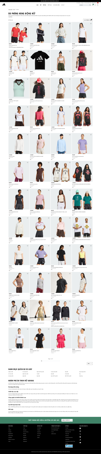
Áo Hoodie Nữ (25, 371)
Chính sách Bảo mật (39, 451)
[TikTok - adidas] (86, 440)
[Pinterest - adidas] (86, 437)
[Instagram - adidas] (86, 431)
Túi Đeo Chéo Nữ (54, 371)
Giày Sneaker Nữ (82, 371)
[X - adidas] (86, 434)
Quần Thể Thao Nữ (40, 371)
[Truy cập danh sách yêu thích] (95, 5)
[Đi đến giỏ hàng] (97, 5)
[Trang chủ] (3, 4)
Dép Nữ (66, 371)
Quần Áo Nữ (10, 371)
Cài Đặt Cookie (33, 451)
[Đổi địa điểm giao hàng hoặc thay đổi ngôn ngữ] (98, 3)
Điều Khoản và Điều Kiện (47, 451)
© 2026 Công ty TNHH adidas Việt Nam (63, 451)
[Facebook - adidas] (86, 428)
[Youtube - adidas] (86, 442)
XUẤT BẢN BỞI (54, 451)
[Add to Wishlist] (27, 24)
